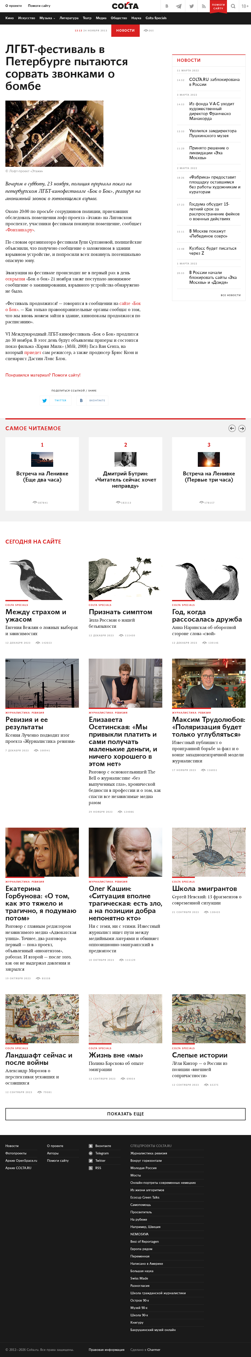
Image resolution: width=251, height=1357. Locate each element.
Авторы (53, 1153)
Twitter (100, 1160)
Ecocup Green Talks (144, 1197)
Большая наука (141, 1271)
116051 (212, 770)
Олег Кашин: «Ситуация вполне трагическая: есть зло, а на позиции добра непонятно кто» (125, 903)
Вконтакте (103, 1146)
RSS (98, 1168)
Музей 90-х (139, 1308)
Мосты (135, 1175)
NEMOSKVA (139, 1234)
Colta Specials (156, 18)
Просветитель (141, 1212)
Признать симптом (120, 612)
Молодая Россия (143, 1168)
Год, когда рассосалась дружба (207, 616)
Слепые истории (199, 1055)
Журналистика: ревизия (24, 713)
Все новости (231, 295)
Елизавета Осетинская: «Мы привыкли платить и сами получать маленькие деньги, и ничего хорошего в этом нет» (123, 742)
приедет (32, 353)
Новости (125, 30)
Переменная (140, 1256)
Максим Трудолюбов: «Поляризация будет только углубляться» (208, 727)
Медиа (101, 18)
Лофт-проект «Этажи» (26, 171)
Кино (9, 18)
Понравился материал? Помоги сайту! (42, 375)
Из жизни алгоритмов (147, 1190)
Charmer (153, 1350)
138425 (215, 912)
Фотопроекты (15, 1153)
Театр (87, 18)
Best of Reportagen (144, 1241)
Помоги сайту (39, 6)
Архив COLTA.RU (18, 1168)
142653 (47, 643)
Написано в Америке (146, 1264)
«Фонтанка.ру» (19, 230)
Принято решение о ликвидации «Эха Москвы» (209, 153)
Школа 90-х (139, 1315)
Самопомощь (140, 1205)
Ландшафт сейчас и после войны (38, 1059)
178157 (209, 503)
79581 (47, 1092)
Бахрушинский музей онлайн (153, 1330)
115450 (130, 635)
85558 (46, 978)
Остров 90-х (139, 1300)
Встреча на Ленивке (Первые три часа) (209, 477)
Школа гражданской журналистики (158, 1293)
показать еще (125, 1114)
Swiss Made (139, 1278)
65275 (214, 1085)
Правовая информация (107, 1350)
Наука (136, 18)
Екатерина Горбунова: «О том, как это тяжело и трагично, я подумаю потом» (40, 903)
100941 (45, 750)
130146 (213, 643)
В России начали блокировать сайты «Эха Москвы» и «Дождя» (213, 278)
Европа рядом (141, 1249)
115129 (130, 960)
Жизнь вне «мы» (116, 1055)
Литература (69, 18)
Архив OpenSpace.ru (21, 1160)
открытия (15, 279)
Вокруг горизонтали (146, 1160)
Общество (119, 18)
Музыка (45, 18)
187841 (43, 503)
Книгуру (136, 1322)
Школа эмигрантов (204, 889)
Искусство (26, 18)
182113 (126, 503)
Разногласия (140, 1286)
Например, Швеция (145, 1227)
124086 (129, 812)
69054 (131, 1079)
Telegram (102, 1153)
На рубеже (138, 1219)
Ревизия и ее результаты (26, 723)
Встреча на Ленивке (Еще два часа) (42, 477)
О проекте (13, 6)
